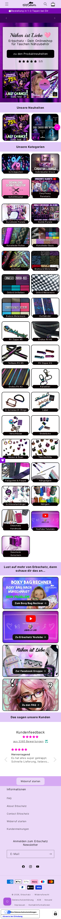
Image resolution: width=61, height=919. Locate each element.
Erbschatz (26, 894)
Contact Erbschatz (18, 813)
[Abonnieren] (50, 854)
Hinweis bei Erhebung (13, 916)
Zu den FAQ (29, 704)
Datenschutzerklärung (23, 900)
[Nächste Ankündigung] (54, 18)
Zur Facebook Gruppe (29, 671)
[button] (7, 4)
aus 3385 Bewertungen (28, 741)
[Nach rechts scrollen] (57, 127)
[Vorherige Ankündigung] (6, 18)
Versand (48, 900)
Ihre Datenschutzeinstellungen (23, 912)
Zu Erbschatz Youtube (29, 637)
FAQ (9, 798)
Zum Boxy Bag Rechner (29, 603)
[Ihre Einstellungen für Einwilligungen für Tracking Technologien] (55, 913)
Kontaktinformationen (39, 905)
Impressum (19, 905)
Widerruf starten (30, 781)
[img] (30, 736)
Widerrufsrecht (42, 894)
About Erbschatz (17, 806)
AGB (39, 900)
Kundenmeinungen (18, 828)
